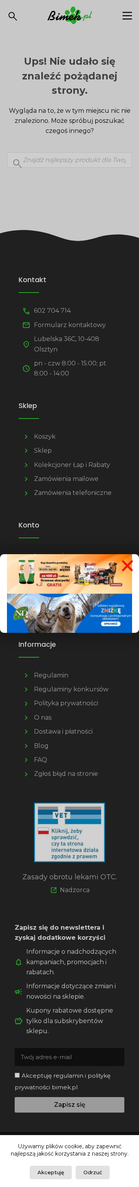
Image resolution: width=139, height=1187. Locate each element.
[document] (69, 593)
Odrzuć (92, 1172)
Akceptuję (50, 1172)
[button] (127, 566)
